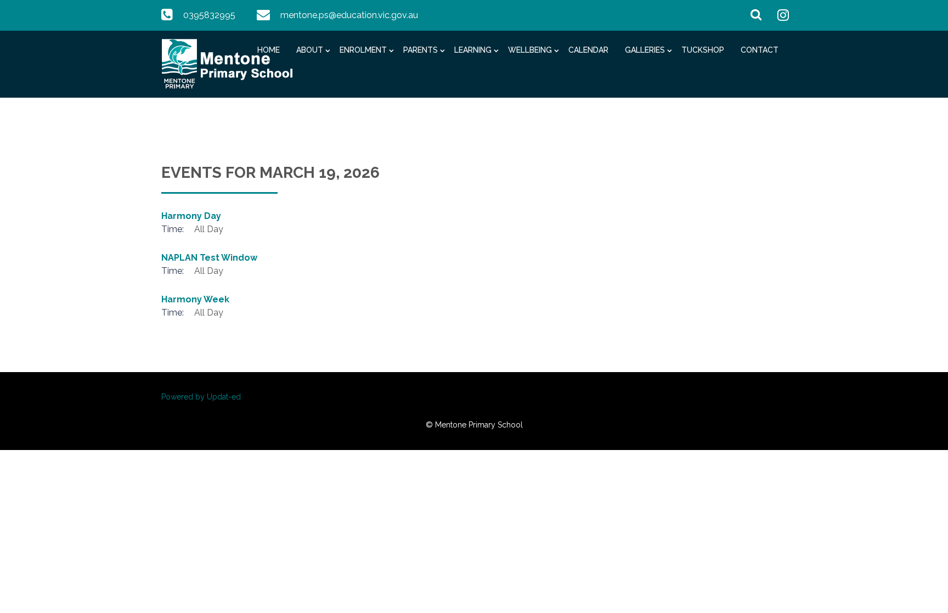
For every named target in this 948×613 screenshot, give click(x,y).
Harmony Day (191, 216)
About (309, 50)
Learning (473, 50)
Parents (420, 50)
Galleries (645, 50)
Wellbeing (530, 50)
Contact (759, 50)
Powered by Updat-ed (201, 396)
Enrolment (363, 50)
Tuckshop (702, 50)
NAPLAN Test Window (209, 257)
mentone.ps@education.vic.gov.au (349, 15)
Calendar (588, 50)
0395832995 (209, 15)
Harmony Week (195, 299)
